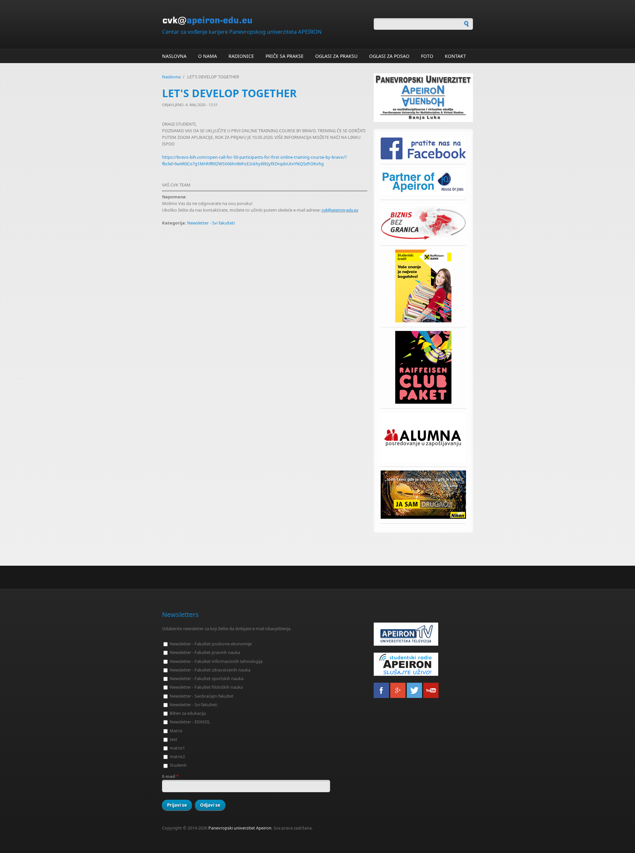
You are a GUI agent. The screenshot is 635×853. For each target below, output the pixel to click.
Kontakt (455, 56)
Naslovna (174, 56)
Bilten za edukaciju (188, 713)
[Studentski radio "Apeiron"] (423, 664)
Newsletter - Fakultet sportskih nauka (206, 678)
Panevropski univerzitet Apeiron (240, 828)
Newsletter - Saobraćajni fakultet (201, 696)
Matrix (176, 731)
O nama (207, 56)
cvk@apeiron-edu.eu (339, 210)
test (173, 739)
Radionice (241, 56)
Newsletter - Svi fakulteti (211, 223)
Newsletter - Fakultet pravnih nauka (205, 652)
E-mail (170, 776)
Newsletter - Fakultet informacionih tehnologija (216, 661)
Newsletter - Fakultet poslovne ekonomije (211, 644)
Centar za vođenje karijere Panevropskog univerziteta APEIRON (242, 31)
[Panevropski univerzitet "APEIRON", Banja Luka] (423, 97)
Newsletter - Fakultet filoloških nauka (206, 687)
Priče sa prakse (285, 56)
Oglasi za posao (389, 56)
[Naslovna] (264, 20)
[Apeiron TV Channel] (423, 634)
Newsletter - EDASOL (190, 722)
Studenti (178, 765)
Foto (427, 56)
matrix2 (177, 756)
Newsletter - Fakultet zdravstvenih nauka (210, 670)
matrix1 (177, 748)
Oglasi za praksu (336, 56)
